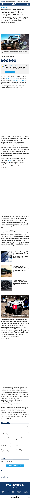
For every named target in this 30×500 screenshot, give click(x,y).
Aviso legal (13, 492)
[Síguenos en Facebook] (11, 487)
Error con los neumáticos (11, 1)
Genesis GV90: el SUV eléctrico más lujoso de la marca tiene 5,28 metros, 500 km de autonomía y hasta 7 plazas (21, 268)
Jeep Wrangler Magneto (20, 80)
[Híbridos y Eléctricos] (15, 485)
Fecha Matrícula (26, 492)
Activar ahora (9, 72)
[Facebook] (2, 60)
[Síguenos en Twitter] (14, 487)
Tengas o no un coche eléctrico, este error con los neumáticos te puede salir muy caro (21, 282)
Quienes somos (2, 492)
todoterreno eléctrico (11, 78)
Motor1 (10, 160)
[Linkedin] (7, 60)
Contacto (8, 491)
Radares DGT (19, 1)
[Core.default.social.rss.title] (18, 487)
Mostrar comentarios (15, 465)
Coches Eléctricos (5, 7)
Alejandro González (7, 56)
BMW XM (26, 1)
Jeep (2, 461)
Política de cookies (19, 492)
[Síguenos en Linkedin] (16, 487)
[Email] (15, 60)
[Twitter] (4, 60)
